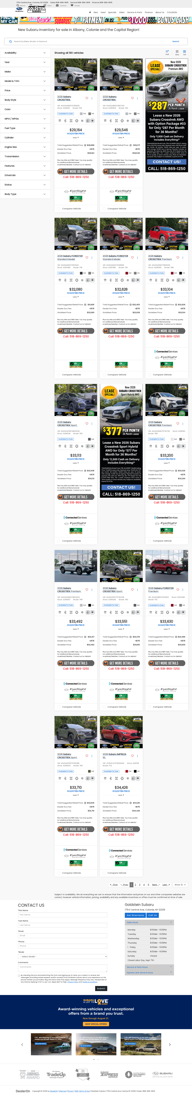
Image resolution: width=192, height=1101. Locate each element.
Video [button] (122, 12)
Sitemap (62, 1091)
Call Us (152, 915)
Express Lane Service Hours (140, 972)
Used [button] (103, 12)
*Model (21, 952)
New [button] (96, 12)
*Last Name (23, 921)
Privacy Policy (72, 982)
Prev (124, 884)
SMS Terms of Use (82, 1091)
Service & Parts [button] (134, 12)
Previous (22, 1044)
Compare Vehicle (71, 208)
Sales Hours (132, 922)
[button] (94, 74)
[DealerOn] (23, 1091)
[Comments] (88, 121)
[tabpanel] (51, 1044)
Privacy (70, 1091)
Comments (23, 962)
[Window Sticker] (92, 121)
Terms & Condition (90, 982)
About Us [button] (159, 12)
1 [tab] (93, 1059)
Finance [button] (149, 12)
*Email (20, 931)
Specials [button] (112, 12)
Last (165, 884)
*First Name (23, 910)
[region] (75, 149)
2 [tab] (98, 1059)
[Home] (90, 12)
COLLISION (172, 12)
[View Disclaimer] (82, 121)
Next (155, 884)
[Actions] (91, 98)
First (114, 884)
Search (175, 41)
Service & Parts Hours (137, 967)
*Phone (21, 941)
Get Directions (135, 915)
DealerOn (54, 1091)
